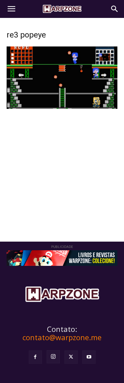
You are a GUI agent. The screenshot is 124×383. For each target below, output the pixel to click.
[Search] (114, 9)
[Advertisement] (62, 166)
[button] (11, 9)
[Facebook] (35, 357)
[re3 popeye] (62, 107)
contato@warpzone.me (62, 337)
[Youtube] (89, 357)
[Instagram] (53, 356)
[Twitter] (71, 357)
